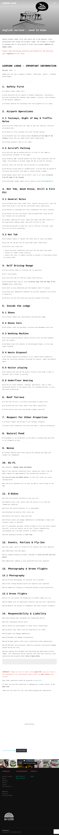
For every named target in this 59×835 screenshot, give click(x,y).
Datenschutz (5, 830)
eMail (43, 674)
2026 (32, 776)
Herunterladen (21, 750)
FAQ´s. (40, 680)
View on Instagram (29, 763)
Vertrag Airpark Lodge (8, 750)
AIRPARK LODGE (9, 3)
